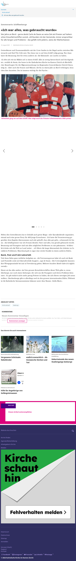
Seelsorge (15, 305)
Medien (3, 448)
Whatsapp (48, 555)
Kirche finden (5, 438)
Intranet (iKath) (6, 547)
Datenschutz (5, 535)
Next (72, 150)
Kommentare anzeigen (17, 321)
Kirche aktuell (6, 12)
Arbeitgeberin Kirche (8, 444)
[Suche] (73, 430)
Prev (3, 150)
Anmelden (4, 542)
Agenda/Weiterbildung (9, 441)
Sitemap (4, 538)
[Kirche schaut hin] (38, 486)
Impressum (5, 532)
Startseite (3, 9)
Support (4, 549)
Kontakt (3, 551)
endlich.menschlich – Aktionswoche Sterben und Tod (37, 360)
